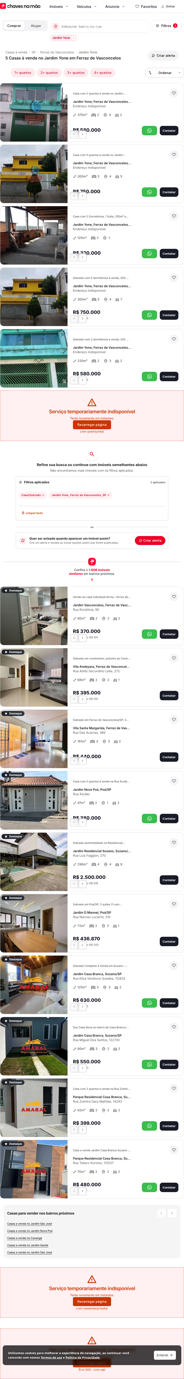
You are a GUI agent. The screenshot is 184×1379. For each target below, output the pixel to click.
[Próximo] (82, 134)
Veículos (84, 6)
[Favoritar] (173, 93)
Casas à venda (16, 52)
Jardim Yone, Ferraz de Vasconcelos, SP (79, 495)
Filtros (168, 26)
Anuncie (112, 6)
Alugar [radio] (36, 26)
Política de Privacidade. (83, 1357)
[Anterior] (74, 134)
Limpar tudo (34, 513)
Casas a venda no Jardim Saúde (27, 1245)
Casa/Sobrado (31, 495)
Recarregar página (92, 425)
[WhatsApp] (149, 130)
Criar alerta (152, 540)
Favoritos (149, 6)
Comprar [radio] (14, 26)
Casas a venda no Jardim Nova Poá (30, 1230)
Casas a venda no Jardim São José (29, 1223)
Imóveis (56, 6)
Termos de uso (51, 1357)
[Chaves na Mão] (20, 6)
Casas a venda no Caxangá (24, 1238)
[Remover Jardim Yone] (73, 38)
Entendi (162, 1355)
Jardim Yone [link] (88, 52)
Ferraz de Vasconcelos (57, 52)
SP (34, 52)
